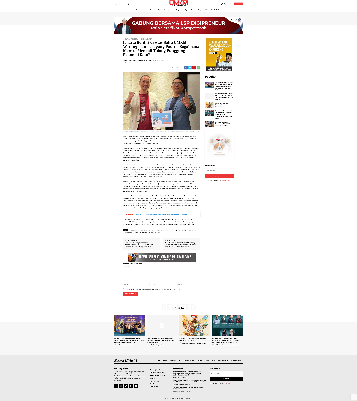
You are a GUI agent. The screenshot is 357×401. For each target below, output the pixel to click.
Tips (179, 360)
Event (152, 384)
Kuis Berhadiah (236, 360)
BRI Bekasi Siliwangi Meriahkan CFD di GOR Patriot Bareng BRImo (222, 124)
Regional (199, 360)
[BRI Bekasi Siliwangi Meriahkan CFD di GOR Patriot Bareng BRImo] (209, 124)
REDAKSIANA (176, 391)
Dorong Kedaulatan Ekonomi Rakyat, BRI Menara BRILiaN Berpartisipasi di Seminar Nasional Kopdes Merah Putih (224, 86)
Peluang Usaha (189, 360)
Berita (159, 360)
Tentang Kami (155, 370)
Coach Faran (133, 230)
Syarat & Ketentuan (157, 373)
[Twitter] (190, 67)
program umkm (190, 230)
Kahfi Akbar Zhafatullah (136, 60)
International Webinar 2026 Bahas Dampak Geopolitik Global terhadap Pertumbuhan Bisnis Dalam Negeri (224, 114)
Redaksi (119, 345)
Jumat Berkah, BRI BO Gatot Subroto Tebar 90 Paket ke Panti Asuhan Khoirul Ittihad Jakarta (224, 96)
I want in (218, 176)
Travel (213, 360)
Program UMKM (223, 360)
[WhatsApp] (198, 67)
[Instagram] (121, 386)
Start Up (173, 360)
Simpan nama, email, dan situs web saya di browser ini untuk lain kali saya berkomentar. (153, 289)
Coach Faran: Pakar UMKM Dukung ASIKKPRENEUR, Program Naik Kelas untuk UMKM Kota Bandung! (180, 245)
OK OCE (169, 230)
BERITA (127, 39)
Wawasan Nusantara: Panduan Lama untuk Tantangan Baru (222, 105)
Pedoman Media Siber (157, 375)
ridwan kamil (128, 232)
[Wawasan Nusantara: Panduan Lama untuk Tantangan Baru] (209, 105)
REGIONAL (135, 39)
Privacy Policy (226, 180)
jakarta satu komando (147, 230)
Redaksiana (154, 386)
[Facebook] (186, 67)
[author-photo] (115, 345)
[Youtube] (136, 386)
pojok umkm (179, 230)
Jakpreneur (161, 230)
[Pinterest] (194, 67)
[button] (126, 4)
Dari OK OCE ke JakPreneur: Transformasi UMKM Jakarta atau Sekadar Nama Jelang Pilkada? (139, 245)
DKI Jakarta (146, 39)
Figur (207, 360)
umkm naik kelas (141, 232)
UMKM (165, 360)
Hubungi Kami (154, 381)
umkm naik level (154, 232)
